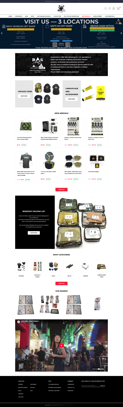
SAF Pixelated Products (44, 16)
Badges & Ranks (22, 387)
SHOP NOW (24, 96)
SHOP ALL (61, 189)
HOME (10, 16)
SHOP (32, 16)
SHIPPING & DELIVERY (54, 390)
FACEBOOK (70, 390)
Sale (31, 390)
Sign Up (103, 385)
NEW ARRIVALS (86, 16)
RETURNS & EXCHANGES (54, 387)
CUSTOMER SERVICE (53, 384)
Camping (20, 393)
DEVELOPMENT (97, 16)
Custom (32, 387)
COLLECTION (57, 16)
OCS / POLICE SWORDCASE (71, 16)
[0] (118, 8)
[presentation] (1, 33)
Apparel (20, 384)
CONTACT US (70, 387)
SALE (26, 16)
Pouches (20, 397)
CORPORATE (18, 16)
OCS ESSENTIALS (110, 16)
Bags (19, 390)
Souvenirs (33, 384)
